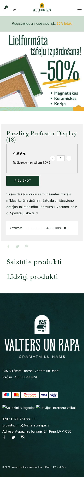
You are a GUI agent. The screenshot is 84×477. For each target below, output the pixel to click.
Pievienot (22, 180)
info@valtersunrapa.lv (32, 425)
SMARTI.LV (50, 467)
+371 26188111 (23, 419)
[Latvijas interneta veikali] (56, 407)
